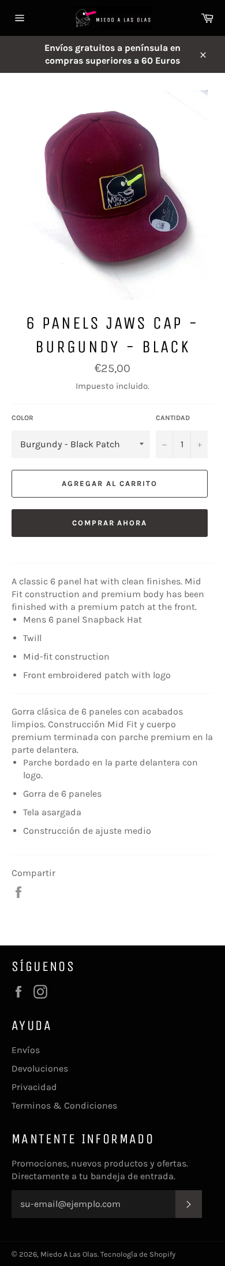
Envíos (26, 1049)
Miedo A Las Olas (68, 1254)
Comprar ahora (109, 522)
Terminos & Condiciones (64, 1105)
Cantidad (173, 418)
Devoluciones (40, 1068)
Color (22, 418)
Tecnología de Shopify (137, 1254)
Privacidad (34, 1086)
